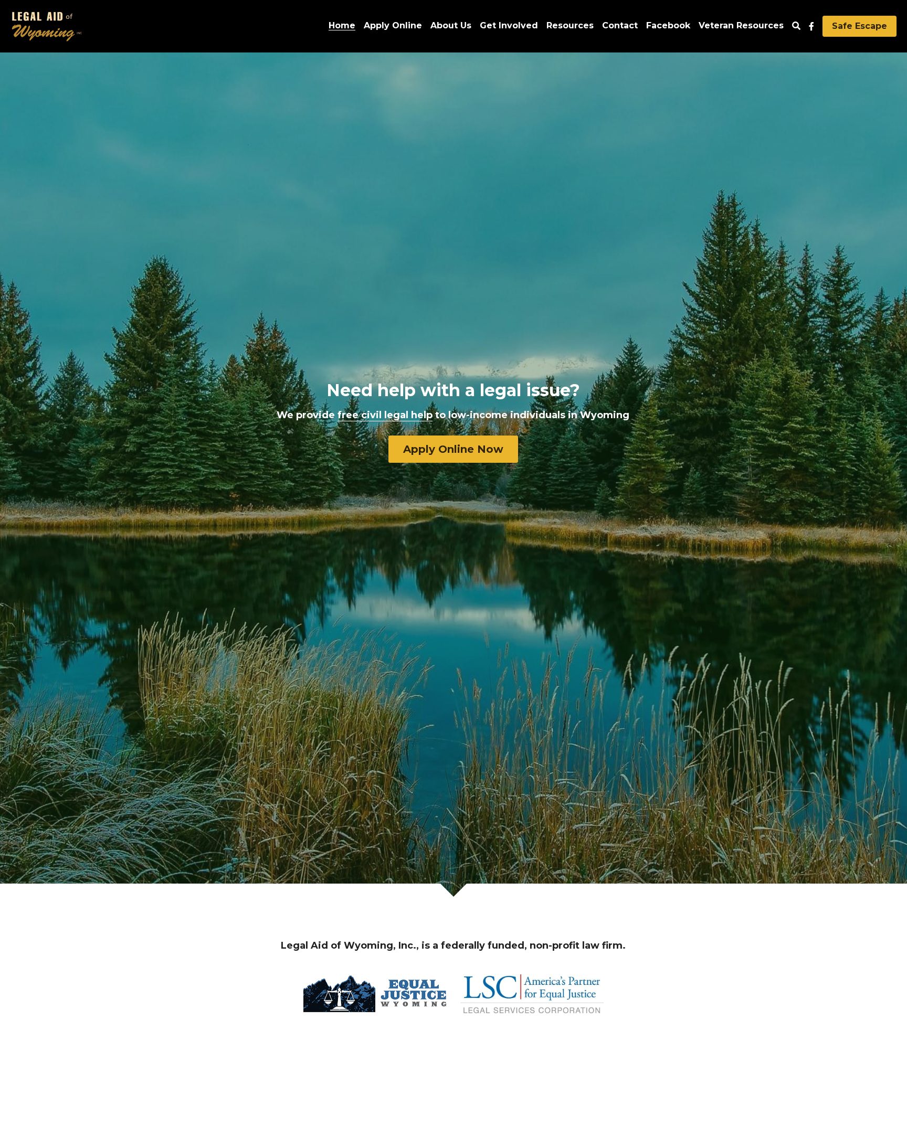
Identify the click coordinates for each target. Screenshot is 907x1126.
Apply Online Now (453, 449)
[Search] (796, 26)
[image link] (46, 25)
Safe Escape (859, 26)
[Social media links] (811, 26)
